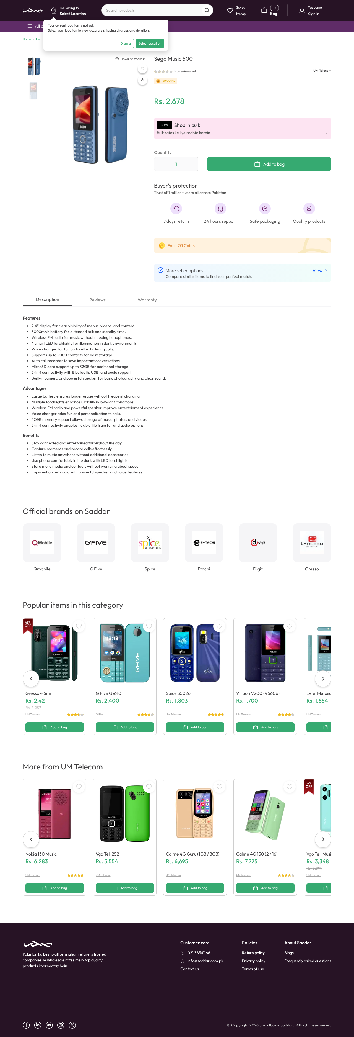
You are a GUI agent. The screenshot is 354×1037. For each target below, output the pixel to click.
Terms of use (253, 968)
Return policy (253, 952)
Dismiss (125, 43)
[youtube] (51, 1025)
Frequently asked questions (307, 960)
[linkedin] (40, 1025)
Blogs (289, 952)
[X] (74, 1025)
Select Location (150, 43)
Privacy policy (254, 960)
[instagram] (63, 1025)
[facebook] (28, 1025)
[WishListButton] (142, 68)
